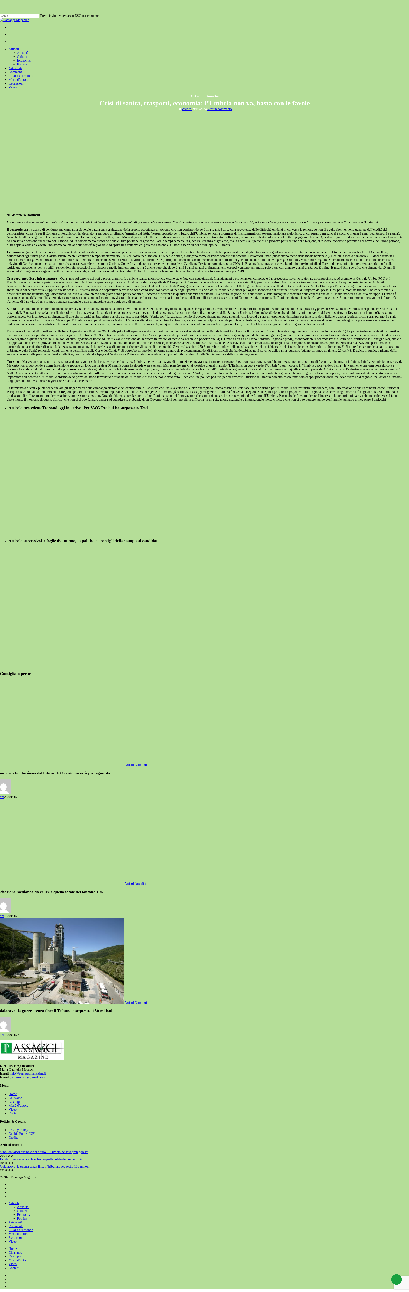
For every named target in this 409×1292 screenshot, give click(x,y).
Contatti (14, 1113)
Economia (141, 765)
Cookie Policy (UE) (22, 1133)
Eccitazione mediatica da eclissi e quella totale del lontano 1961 (42, 1159)
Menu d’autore (18, 1234)
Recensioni (16, 1237)
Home (13, 1094)
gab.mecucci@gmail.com (27, 1077)
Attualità (213, 96)
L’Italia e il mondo (21, 1230)
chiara (187, 109)
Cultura (22, 1211)
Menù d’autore (18, 1105)
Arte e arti (15, 1222)
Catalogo (15, 1102)
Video (13, 1109)
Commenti (16, 1226)
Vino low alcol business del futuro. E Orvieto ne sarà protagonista (44, 1152)
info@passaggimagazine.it (28, 1073)
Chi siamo (15, 1098)
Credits (13, 1137)
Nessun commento (219, 109)
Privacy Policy (18, 1130)
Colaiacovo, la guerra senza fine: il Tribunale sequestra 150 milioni (44, 1166)
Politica (22, 1218)
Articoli (195, 96)
